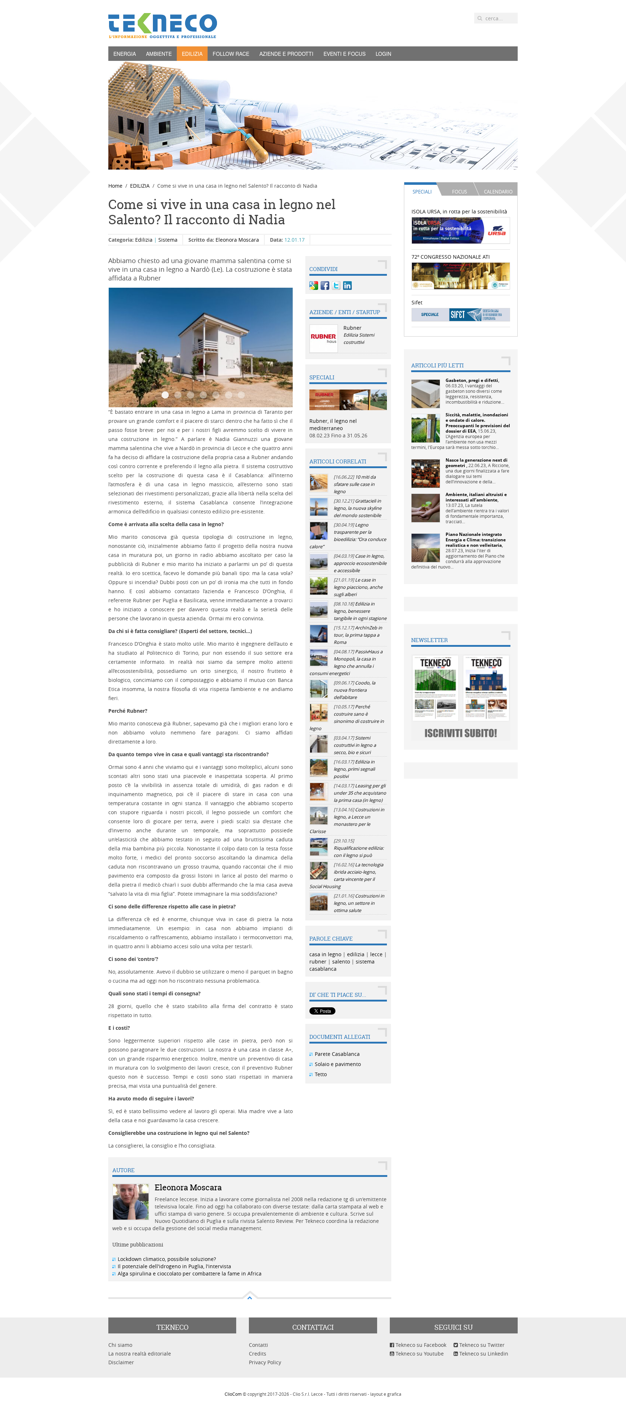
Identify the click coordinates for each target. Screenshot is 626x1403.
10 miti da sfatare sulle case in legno (355, 484)
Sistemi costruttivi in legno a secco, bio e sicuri (355, 745)
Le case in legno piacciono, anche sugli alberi (358, 587)
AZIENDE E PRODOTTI (286, 53)
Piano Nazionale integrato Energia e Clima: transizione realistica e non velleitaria (476, 539)
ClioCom (233, 1394)
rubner (317, 961)
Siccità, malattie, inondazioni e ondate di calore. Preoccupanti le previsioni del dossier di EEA (478, 423)
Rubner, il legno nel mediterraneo (333, 424)
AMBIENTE (159, 53)
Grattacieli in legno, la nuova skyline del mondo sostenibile (357, 508)
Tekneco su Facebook (420, 1344)
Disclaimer (121, 1362)
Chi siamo (120, 1344)
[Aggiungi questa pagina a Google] (313, 285)
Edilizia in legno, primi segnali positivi (354, 769)
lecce (376, 954)
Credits (257, 1353)
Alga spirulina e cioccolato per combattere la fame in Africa (190, 1273)
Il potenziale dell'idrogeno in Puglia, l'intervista (174, 1266)
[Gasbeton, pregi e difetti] (425, 393)
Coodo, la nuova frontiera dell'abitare (354, 690)
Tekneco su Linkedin (483, 1353)
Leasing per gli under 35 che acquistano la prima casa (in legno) (360, 793)
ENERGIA (124, 53)
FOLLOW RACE (231, 53)
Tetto (321, 1074)
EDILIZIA (192, 53)
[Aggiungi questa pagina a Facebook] (325, 285)
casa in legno (325, 954)
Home (115, 185)
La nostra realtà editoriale (139, 1353)
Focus (459, 191)
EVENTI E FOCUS (345, 53)
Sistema (168, 239)
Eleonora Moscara (237, 239)
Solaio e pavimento (338, 1064)
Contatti (258, 1344)
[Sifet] (461, 314)
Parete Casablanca (337, 1053)
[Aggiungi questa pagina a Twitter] (336, 285)
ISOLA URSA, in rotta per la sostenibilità (459, 211)
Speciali (422, 191)
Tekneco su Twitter (481, 1344)
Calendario (498, 191)
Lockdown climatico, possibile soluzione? (167, 1259)
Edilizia (144, 239)
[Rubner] (324, 339)
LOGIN (383, 53)
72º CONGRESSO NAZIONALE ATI (451, 256)
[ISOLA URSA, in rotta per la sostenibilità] (461, 229)
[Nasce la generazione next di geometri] (425, 473)
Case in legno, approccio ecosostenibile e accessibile (360, 563)
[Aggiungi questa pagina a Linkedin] (347, 285)
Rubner (352, 327)
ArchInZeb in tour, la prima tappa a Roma (358, 635)
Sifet (417, 302)
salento (341, 961)
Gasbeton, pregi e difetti (472, 380)
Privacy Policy (265, 1362)
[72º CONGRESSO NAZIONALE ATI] (461, 275)
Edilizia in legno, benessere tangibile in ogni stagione (360, 611)
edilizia (355, 954)
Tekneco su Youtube (419, 1353)
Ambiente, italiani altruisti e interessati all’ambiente (476, 497)
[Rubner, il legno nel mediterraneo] (348, 399)
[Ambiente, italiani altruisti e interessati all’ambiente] (425, 507)
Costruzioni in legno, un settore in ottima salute (359, 903)
